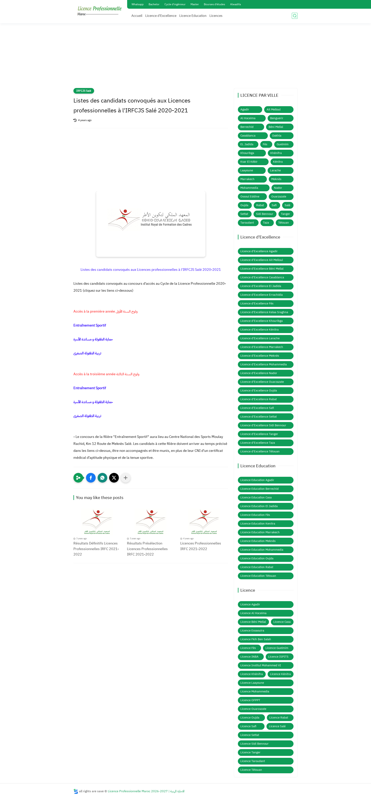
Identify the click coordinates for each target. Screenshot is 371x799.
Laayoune (246, 170)
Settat (244, 214)
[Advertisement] (185, 58)
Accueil (136, 15)
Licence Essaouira (252, 630)
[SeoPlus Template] (75, 791)
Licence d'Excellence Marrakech (261, 347)
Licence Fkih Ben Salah (255, 639)
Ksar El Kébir (249, 162)
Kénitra (278, 162)
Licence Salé (277, 726)
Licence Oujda (249, 717)
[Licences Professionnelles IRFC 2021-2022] (204, 521)
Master (195, 4)
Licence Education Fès (255, 515)
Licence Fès (248, 648)
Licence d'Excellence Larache (260, 338)
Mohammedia (249, 188)
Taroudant (247, 222)
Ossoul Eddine (249, 196)
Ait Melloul (274, 109)
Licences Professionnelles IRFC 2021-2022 (200, 546)
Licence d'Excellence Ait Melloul (261, 260)
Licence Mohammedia (254, 691)
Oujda (244, 205)
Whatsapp (138, 4)
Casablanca (247, 135)
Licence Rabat (278, 717)
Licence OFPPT (250, 700)
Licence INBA (249, 657)
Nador (278, 188)
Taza (266, 222)
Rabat (260, 205)
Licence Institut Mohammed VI (260, 665)
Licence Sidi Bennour (254, 744)
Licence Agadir (250, 604)
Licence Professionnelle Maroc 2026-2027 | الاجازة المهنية (146, 791)
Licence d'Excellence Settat (258, 416)
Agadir (244, 109)
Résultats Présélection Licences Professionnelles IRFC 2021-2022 (147, 549)
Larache (275, 170)
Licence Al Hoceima (253, 613)
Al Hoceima (247, 118)
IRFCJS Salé (83, 91)
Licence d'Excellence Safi (257, 408)
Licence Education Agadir (257, 480)
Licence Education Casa (256, 497)
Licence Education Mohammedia (261, 550)
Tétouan (283, 222)
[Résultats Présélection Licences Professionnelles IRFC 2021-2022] (151, 521)
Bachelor (154, 4)
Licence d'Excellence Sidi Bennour (263, 425)
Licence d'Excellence (160, 15)
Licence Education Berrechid (259, 489)
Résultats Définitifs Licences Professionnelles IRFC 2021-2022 (96, 549)
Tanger (285, 214)
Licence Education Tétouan (258, 576)
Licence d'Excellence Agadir (259, 251)
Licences (215, 15)
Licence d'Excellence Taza (257, 443)
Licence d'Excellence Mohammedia (263, 364)
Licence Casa (282, 622)
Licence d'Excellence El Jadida (260, 286)
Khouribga (247, 153)
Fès (265, 144)
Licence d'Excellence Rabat (258, 399)
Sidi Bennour (264, 214)
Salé (287, 205)
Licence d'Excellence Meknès (259, 356)
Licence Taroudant (252, 761)
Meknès (276, 179)
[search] (295, 16)
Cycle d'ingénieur (175, 4)
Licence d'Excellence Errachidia (261, 295)
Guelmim (282, 144)
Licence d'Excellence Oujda (258, 390)
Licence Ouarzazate (253, 709)
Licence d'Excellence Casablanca (262, 277)
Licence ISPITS (278, 657)
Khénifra (276, 153)
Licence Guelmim (276, 648)
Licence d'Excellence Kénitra (259, 329)
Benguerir (276, 118)
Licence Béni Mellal (253, 622)
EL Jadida (246, 144)
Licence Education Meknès (258, 541)
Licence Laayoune (252, 683)
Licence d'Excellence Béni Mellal (261, 269)
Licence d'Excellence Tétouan (260, 451)
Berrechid (247, 127)
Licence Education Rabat (256, 567)
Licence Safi (248, 726)
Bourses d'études (214, 4)
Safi (274, 205)
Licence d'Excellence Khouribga (261, 321)
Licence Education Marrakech (260, 532)
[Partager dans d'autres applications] (125, 478)
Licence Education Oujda (256, 558)
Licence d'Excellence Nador (258, 373)
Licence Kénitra (280, 674)
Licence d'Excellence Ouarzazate (262, 382)
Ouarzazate (278, 196)
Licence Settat (249, 735)
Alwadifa (235, 4)
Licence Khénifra (251, 674)
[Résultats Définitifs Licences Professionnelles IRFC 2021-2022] (97, 521)
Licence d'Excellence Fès (256, 303)
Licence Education (193, 15)
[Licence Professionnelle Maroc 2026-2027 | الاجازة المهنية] (99, 11)
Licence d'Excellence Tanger (259, 434)
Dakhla (276, 135)
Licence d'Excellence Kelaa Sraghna (264, 312)
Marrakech (247, 179)
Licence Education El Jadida (259, 506)
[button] (91, 478)
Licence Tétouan (251, 770)
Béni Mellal (276, 127)
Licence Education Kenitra (257, 523)
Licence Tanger (250, 752)
